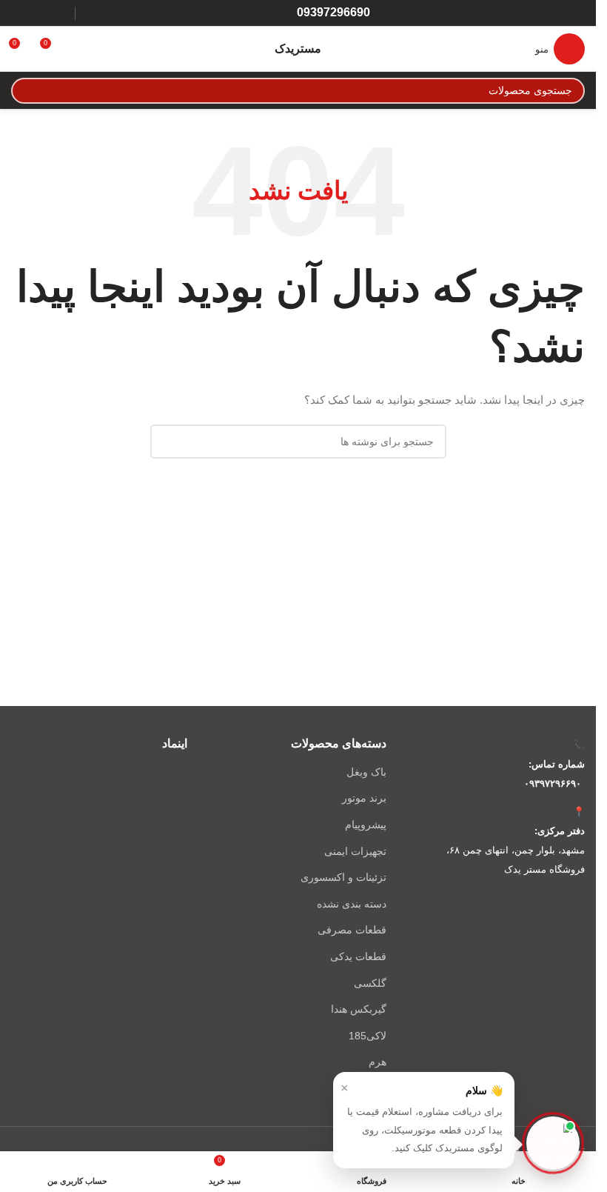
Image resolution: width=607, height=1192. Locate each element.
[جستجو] (24, 91)
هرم (377, 1062)
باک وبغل (366, 772)
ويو (379, 1088)
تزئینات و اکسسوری (343, 877)
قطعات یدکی (358, 956)
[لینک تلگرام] (20, 13)
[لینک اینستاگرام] (58, 13)
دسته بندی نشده (351, 904)
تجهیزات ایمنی (355, 851)
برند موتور (364, 798)
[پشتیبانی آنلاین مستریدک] (553, 1143)
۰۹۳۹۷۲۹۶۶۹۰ (552, 783)
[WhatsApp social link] (39, 13)
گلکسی (370, 983)
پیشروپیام (365, 824)
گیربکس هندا (358, 1009)
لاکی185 (367, 1036)
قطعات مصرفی (352, 930)
